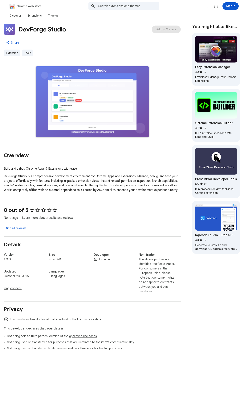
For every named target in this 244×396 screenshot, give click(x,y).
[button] (216, 6)
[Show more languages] (68, 276)
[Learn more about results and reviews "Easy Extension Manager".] (204, 71)
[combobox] (128, 6)
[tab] (15, 15)
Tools (27, 53)
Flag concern (13, 288)
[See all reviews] (16, 228)
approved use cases (83, 336)
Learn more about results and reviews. (48, 218)
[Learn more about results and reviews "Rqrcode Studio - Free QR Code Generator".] (204, 239)
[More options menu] (208, 6)
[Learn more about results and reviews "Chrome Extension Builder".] (204, 127)
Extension (12, 53)
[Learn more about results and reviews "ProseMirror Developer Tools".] (205, 183)
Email (102, 259)
